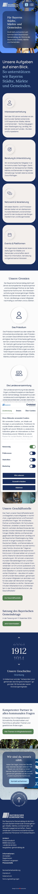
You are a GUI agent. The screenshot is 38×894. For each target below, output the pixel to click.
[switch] (33, 453)
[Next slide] (19, 664)
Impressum (6, 873)
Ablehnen (19, 488)
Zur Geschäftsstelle (12, 598)
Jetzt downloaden (11, 623)
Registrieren (7, 858)
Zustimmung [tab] (7, 411)
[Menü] (32, 5)
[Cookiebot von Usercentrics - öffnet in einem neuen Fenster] (27, 405)
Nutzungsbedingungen (11, 879)
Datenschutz (7, 876)
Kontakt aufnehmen (19, 781)
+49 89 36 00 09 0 (9, 845)
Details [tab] (18, 411)
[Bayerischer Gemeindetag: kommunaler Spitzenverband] (10, 5)
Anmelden (6, 856)
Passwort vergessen (10, 860)
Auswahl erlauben (19, 481)
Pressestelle (8, 863)
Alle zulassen (19, 475)
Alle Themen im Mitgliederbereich (18, 731)
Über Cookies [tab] (30, 411)
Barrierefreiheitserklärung (11, 870)
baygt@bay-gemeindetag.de (13, 847)
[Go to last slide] (19, 638)
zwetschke (23, 888)
